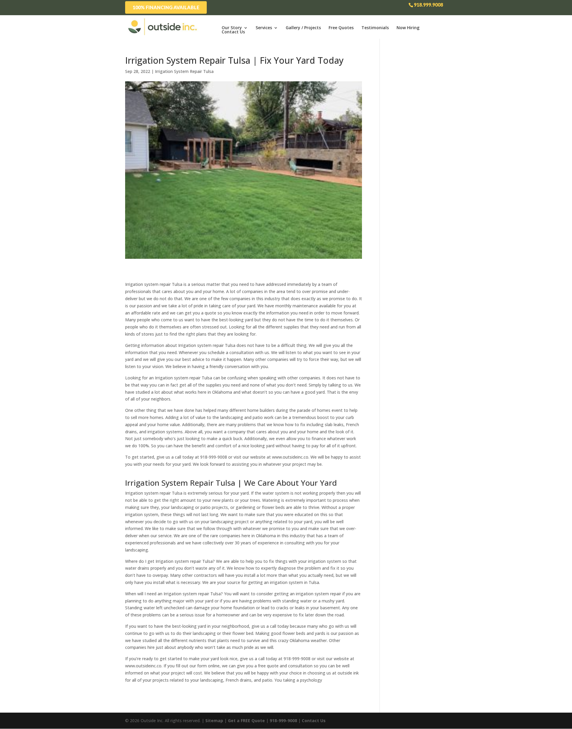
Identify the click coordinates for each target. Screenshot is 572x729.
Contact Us (233, 32)
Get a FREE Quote (246, 720)
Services (264, 28)
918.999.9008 (428, 4)
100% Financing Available (166, 7)
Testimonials (375, 28)
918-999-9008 (283, 720)
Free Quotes (341, 28)
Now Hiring (408, 28)
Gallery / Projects (303, 28)
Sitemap (214, 720)
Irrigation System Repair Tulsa (184, 71)
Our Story (232, 28)
